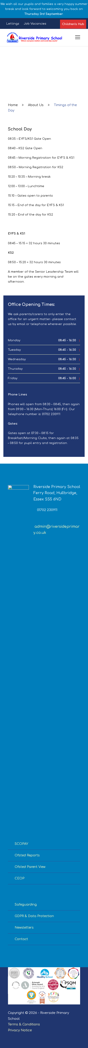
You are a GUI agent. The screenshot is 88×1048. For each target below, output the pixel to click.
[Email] (9, 1036)
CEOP (19, 878)
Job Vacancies (35, 23)
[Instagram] (25, 1036)
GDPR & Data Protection (34, 916)
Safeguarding (26, 904)
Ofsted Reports (27, 855)
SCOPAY (21, 844)
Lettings (12, 23)
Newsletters (24, 927)
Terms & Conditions (24, 1024)
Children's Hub (73, 24)
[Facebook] (17, 1036)
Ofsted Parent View (30, 867)
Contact (21, 939)
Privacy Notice (20, 1030)
